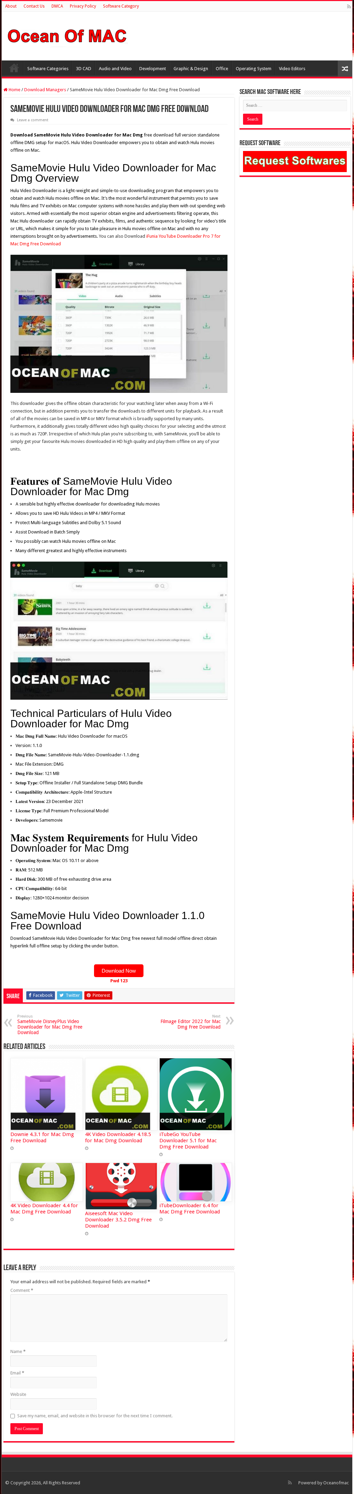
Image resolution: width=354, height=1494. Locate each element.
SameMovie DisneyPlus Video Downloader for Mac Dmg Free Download (49, 1024)
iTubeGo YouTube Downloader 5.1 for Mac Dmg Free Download (188, 1140)
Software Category (121, 6)
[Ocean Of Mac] (67, 35)
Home (14, 67)
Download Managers (45, 89)
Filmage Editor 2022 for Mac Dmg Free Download (190, 1022)
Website (18, 1394)
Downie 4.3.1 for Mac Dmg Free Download (42, 1137)
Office (222, 68)
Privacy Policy (83, 6)
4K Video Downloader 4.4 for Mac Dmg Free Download (44, 1208)
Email (17, 1372)
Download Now (119, 971)
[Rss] (349, 6)
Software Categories (47, 68)
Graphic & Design (191, 68)
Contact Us (34, 6)
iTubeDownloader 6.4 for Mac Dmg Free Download (189, 1208)
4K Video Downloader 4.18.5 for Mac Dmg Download (118, 1137)
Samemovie (51, 820)
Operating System (253, 68)
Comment (21, 1290)
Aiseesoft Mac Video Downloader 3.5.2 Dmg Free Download (118, 1219)
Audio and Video (115, 68)
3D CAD (83, 68)
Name (18, 1351)
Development (152, 68)
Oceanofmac (336, 1482)
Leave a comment (32, 120)
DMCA (57, 6)
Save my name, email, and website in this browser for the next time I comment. (95, 1415)
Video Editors (292, 68)
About (11, 6)
